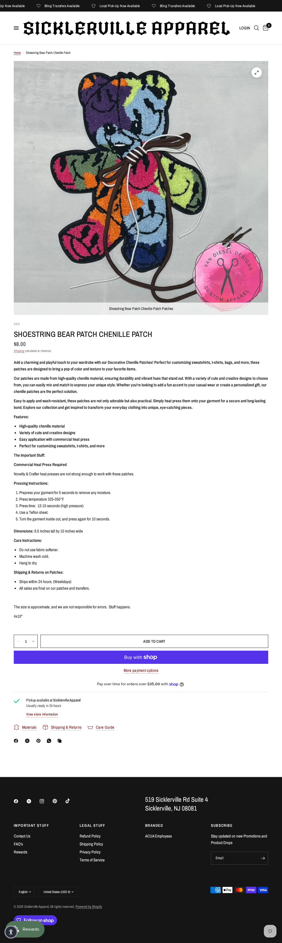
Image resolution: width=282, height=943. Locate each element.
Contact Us (22, 836)
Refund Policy (90, 836)
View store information (42, 714)
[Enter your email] (262, 858)
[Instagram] (46, 801)
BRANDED (154, 825)
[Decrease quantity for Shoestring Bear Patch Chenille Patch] (18, 641)
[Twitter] (33, 801)
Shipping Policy (91, 844)
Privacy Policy (90, 852)
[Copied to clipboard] (60, 740)
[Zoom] (256, 72)
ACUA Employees (158, 836)
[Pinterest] (39, 740)
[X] (28, 740)
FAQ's (18, 844)
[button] (11, 932)
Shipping (19, 351)
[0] (264, 28)
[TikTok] (72, 801)
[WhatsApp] (50, 740)
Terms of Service (92, 860)
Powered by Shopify (88, 906)
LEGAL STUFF (92, 825)
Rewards (20, 852)
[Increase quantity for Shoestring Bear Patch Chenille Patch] (33, 641)
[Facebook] (17, 740)
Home (17, 53)
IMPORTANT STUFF (31, 825)
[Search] (256, 28)
